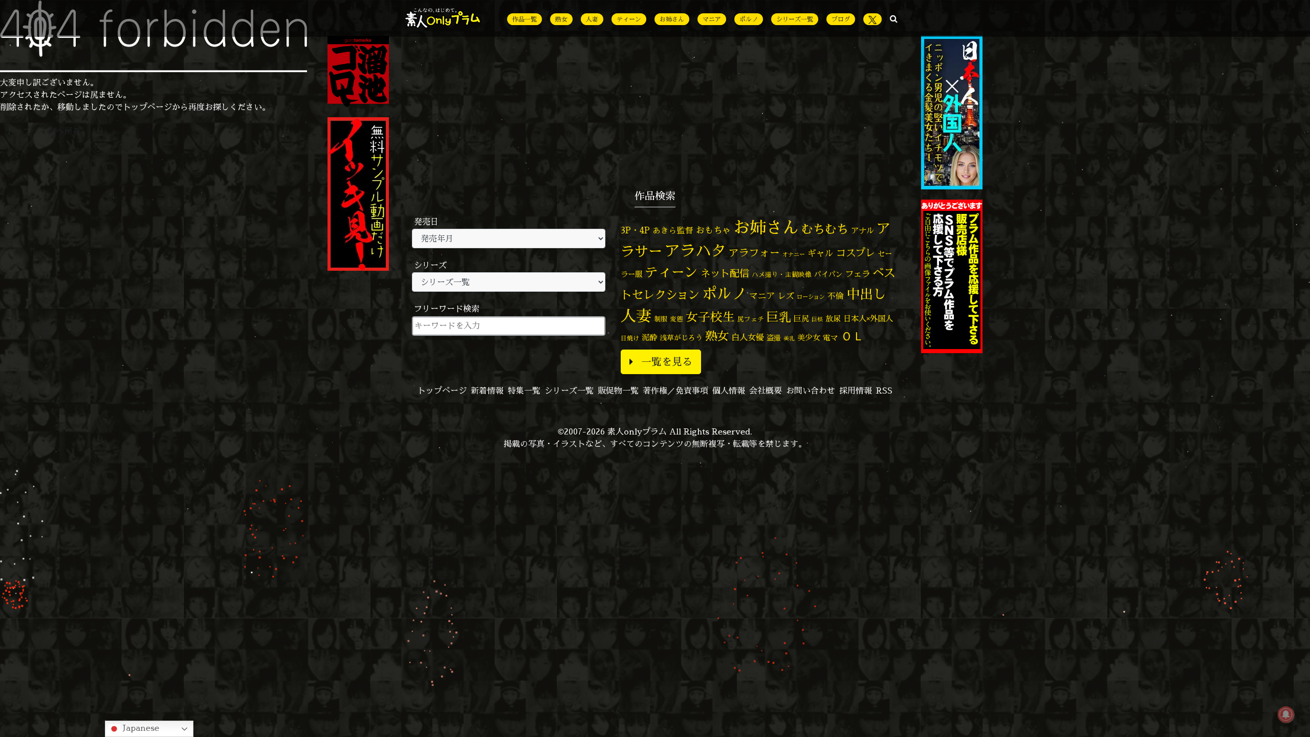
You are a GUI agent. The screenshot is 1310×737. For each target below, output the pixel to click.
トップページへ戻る (43, 131)
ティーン (629, 19)
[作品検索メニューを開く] (894, 18)
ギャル (820, 253)
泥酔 (649, 337)
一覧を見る (666, 361)
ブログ (841, 19)
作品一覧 (524, 19)
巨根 (817, 319)
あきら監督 (672, 230)
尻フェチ (750, 319)
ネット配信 (725, 273)
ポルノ (748, 19)
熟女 (561, 19)
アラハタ (695, 251)
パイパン (828, 274)
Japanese (139, 727)
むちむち (824, 229)
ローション (811, 297)
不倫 (835, 295)
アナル (862, 230)
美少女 (808, 337)
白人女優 (747, 337)
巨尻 (801, 318)
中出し (866, 294)
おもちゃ (713, 230)
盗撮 (774, 338)
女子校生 (710, 317)
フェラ (857, 273)
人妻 (592, 19)
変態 (676, 318)
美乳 (789, 338)
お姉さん (672, 19)
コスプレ (855, 252)
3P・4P (635, 230)
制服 (660, 318)
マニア (712, 19)
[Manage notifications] (1286, 714)
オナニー (793, 254)
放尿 (833, 318)
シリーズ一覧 (794, 19)
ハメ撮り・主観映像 (782, 274)
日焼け (630, 338)
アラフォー (754, 252)
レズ (786, 295)
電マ (830, 337)
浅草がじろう (681, 337)
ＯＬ (852, 336)
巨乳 (779, 317)
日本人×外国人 (868, 318)
